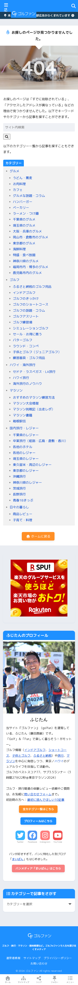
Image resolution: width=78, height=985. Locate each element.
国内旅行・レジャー (24, 428)
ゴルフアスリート (26, 316)
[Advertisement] (55, 14)
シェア (39, 982)
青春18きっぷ (23, 500)
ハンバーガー (22, 202)
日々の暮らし (19, 507)
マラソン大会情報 (26, 403)
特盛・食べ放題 (24, 255)
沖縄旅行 (19, 476)
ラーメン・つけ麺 (26, 213)
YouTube (57, 842)
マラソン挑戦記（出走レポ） (34, 409)
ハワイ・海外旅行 (22, 365)
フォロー (54, 982)
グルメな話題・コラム (29, 195)
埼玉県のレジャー (26, 458)
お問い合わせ (39, 963)
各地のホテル (22, 447)
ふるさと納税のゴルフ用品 (32, 286)
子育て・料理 (22, 520)
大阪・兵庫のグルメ (27, 231)
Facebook (32, 842)
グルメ (14, 171)
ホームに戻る (40, 536)
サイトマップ (32, 958)
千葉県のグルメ (24, 219)
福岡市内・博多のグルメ (30, 267)
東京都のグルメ (24, 243)
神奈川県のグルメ (26, 261)
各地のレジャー (24, 453)
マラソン (16, 390)
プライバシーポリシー (58, 958)
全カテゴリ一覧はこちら (38, 809)
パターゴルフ (22, 340)
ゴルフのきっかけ (26, 298)
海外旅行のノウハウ (27, 383)
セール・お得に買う (27, 334)
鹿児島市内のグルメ (27, 273)
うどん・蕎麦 (22, 178)
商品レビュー (22, 514)
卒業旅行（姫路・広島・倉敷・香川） (40, 441)
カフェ (18, 190)
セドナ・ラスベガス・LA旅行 (34, 371)
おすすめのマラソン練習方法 (34, 397)
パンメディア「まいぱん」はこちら (38, 868)
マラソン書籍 (22, 415)
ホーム (8, 982)
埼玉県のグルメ (24, 225)
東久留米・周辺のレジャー (32, 464)
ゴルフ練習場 (22, 322)
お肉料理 (19, 184)
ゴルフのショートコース (30, 304)
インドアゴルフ (24, 292)
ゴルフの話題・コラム (29, 310)
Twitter (20, 842)
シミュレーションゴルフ (30, 328)
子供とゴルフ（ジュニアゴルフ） (37, 352)
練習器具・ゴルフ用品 (29, 358)
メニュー (70, 982)
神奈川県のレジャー (27, 482)
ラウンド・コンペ (26, 346)
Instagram (45, 842)
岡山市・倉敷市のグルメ (30, 237)
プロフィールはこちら (38, 821)
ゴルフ (14, 280)
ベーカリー (21, 207)
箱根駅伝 (19, 421)
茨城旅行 (19, 488)
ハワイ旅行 (21, 378)
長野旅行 (19, 494)
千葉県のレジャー (26, 435)
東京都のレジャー (26, 470)
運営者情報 (13, 958)
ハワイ (59, 761)
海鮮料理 (19, 249)
